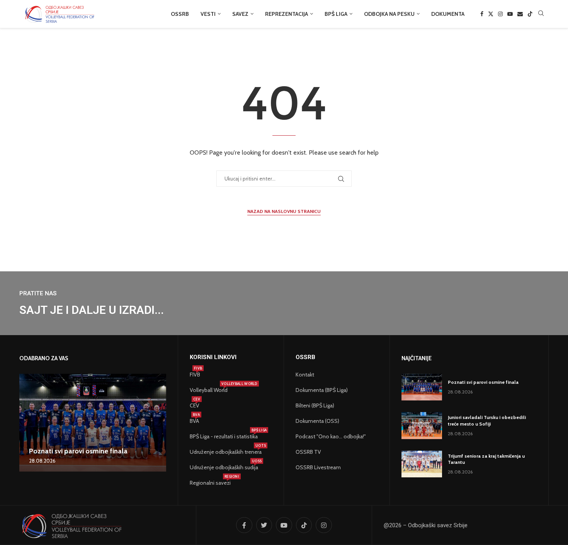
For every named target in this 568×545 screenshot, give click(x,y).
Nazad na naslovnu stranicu (284, 211)
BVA (194, 421)
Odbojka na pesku (389, 13)
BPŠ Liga (336, 13)
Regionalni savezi (210, 482)
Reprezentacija (286, 13)
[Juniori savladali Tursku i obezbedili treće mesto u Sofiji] (421, 425)
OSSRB (180, 13)
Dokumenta (447, 13)
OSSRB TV (308, 452)
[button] (26, 422)
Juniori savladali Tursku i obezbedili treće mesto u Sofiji (487, 420)
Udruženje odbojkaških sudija (224, 467)
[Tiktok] (530, 14)
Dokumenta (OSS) (317, 421)
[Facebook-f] (244, 525)
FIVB (195, 374)
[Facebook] (482, 14)
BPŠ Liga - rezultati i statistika (224, 436)
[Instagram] (500, 14)
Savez (240, 13)
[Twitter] (491, 14)
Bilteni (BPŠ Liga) (315, 405)
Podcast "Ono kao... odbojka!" (331, 436)
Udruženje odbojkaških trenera (226, 452)
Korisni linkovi (213, 357)
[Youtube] (510, 14)
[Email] (520, 14)
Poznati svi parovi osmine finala (78, 451)
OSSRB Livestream (318, 467)
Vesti (208, 13)
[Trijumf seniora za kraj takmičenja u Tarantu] (421, 464)
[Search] (541, 13)
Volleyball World (209, 390)
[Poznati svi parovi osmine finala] (92, 423)
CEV (194, 405)
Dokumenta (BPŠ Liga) (322, 390)
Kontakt (305, 374)
